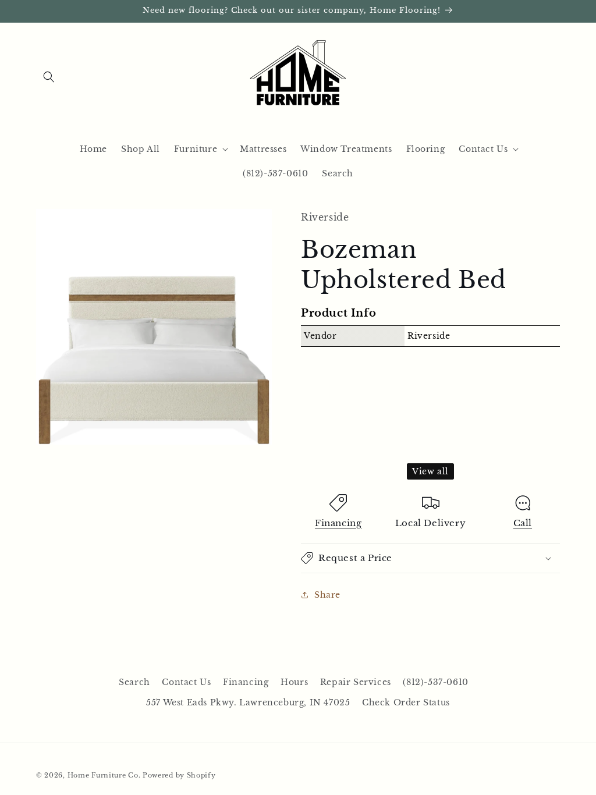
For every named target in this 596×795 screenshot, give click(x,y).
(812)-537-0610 (435, 682)
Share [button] (327, 595)
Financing (338, 522)
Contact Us (186, 682)
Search (134, 682)
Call (522, 522)
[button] (49, 77)
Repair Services (355, 682)
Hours (294, 682)
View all (430, 471)
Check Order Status (406, 702)
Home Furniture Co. (104, 775)
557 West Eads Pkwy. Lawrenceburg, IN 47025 (248, 702)
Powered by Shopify (179, 775)
